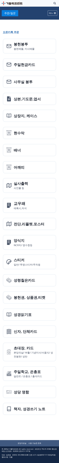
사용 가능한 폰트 (34, 443)
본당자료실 (22, 443)
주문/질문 (10, 13)
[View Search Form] (54, 3)
